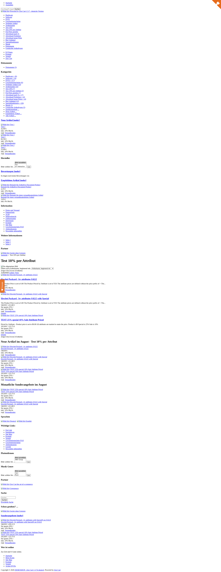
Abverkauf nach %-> (14, 95)
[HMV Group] (20, 460)
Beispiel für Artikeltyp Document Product (16, 187)
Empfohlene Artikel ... (14, 114)
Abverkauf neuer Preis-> (16, 99)
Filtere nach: (5, 268)
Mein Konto (10, 558)
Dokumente (10, 46)
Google (8, 447)
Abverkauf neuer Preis (14, 38)
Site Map (9, 225)
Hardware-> (11, 76)
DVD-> (10, 80)
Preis (17, 273)
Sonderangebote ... (12, 109)
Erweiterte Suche (7, 502)
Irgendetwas (10, 432)
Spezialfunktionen (12, 42)
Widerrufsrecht (11, 216)
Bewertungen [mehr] (10, 171)
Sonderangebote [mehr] (12, 515)
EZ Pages (9, 52)
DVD (8, 19)
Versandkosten (10, 133)
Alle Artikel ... (11, 116)
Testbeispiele (10, 25)
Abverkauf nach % (12, 34)
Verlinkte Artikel (11, 23)
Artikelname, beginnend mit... (21, 268)
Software (9, 17)
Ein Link (9, 430)
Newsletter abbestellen (14, 231)
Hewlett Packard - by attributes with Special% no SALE (21, 522)
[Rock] (20, 475)
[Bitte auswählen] (20, 163)
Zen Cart (9, 58)
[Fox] (20, 165)
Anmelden (9, 5)
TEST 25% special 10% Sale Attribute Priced (22, 320)
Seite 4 (8, 244)
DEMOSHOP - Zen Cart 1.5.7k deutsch (29, 570)
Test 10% (9, 28)
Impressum (9, 221)
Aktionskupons (11, 229)
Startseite (9, 3)
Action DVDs (11, 566)
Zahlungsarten (11, 219)
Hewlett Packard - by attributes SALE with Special (25, 298)
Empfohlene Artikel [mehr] (13, 180)
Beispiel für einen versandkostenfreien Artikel (17, 197)
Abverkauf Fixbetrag (13, 36)
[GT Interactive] (20, 167)
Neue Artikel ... (11, 112)
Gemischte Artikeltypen (14, 48)
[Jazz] (20, 473)
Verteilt (8, 56)
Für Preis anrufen (12, 32)
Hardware (9, 15)
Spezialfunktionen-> (15, 103)
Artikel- (12, 273)
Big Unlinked (10, 40)
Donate (2, 285)
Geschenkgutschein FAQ (15, 227)
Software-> (11, 78)
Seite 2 (8, 240)
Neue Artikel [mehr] (10, 120)
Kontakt (8, 54)
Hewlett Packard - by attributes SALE (19, 279)
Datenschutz (10, 212)
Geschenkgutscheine (13, 21)
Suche (4, 493)
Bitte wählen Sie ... (8, 167)
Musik (8, 44)
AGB (8, 214)
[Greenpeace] (10, 488)
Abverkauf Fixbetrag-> (15, 97)
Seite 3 (8, 242)
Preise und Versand (12, 210)
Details (3, 313)
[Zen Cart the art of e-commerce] (17, 484)
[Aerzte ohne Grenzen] (13, 253)
